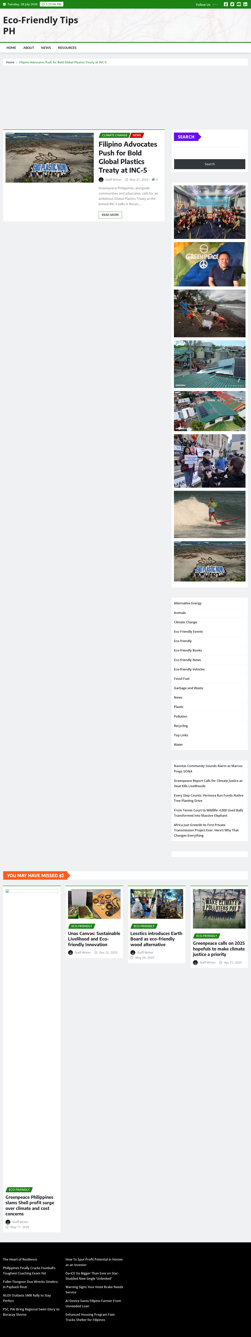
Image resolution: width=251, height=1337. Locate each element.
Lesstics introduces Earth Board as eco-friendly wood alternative (156, 939)
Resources (67, 48)
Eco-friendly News (187, 660)
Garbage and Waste (188, 688)
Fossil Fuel (181, 679)
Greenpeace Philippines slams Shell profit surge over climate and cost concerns (29, 1205)
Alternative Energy (188, 603)
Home (11, 48)
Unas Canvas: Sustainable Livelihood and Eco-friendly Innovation (94, 939)
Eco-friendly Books (188, 650)
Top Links (181, 735)
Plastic (179, 707)
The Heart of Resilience (20, 1259)
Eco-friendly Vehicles (189, 669)
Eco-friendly (183, 641)
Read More (110, 215)
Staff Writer (113, 179)
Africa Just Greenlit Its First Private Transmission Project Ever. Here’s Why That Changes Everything (206, 830)
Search (186, 137)
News (46, 48)
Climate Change (185, 622)
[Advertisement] (125, 95)
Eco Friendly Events (188, 631)
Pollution (180, 716)
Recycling (181, 726)
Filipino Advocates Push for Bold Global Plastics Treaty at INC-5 (63, 62)
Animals (180, 613)
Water (178, 744)
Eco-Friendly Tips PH (40, 25)
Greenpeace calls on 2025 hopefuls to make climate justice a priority (219, 948)
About (28, 48)
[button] (210, 212)
